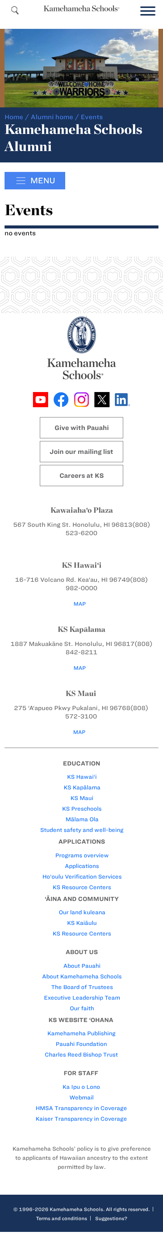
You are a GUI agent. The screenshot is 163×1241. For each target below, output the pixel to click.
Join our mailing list (81, 451)
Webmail (81, 1098)
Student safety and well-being (82, 830)
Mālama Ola (82, 819)
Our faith (82, 1008)
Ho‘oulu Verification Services (82, 877)
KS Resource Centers (82, 887)
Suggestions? (111, 1218)
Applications (82, 866)
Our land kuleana (82, 912)
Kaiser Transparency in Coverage (81, 1119)
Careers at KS (82, 475)
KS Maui (82, 798)
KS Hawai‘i (82, 777)
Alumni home (52, 116)
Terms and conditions (61, 1218)
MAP (80, 604)
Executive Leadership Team (82, 998)
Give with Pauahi (82, 427)
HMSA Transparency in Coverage (81, 1108)
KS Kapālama (82, 787)
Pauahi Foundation (81, 1044)
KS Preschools (82, 809)
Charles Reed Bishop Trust (81, 1055)
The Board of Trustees (82, 987)
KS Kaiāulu (82, 923)
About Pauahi (81, 966)
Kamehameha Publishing (81, 1033)
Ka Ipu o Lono (81, 1087)
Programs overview (82, 855)
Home (14, 116)
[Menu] (146, 11)
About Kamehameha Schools (82, 976)
